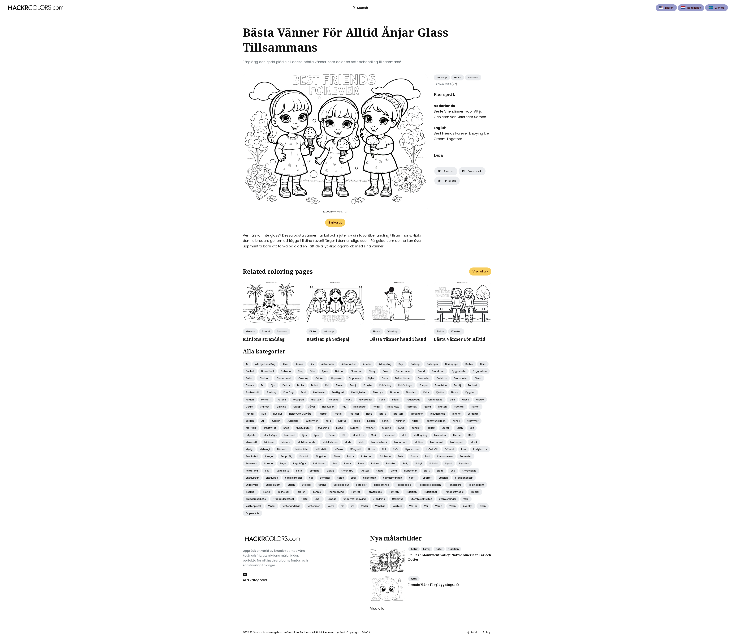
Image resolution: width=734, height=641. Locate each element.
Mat (404, 435)
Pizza (337, 456)
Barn (483, 364)
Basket (250, 371)
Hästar (322, 413)
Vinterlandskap (291, 506)
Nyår (395, 449)
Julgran (276, 420)
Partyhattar (480, 449)
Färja (382, 399)
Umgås (332, 499)
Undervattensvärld (354, 499)
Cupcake (336, 378)
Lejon (460, 427)
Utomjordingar (447, 499)
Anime (299, 364)
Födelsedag (413, 399)
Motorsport (457, 442)
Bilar (312, 371)
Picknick (304, 456)
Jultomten (312, 420)
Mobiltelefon (330, 442)
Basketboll (267, 371)
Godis (249, 406)
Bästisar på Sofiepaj (327, 339)
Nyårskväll (432, 449)
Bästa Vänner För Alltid (459, 339)
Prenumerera (445, 456)
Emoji (353, 385)
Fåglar (395, 399)
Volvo (331, 506)
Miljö (470, 435)
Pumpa (268, 463)
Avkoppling (384, 364)
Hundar (250, 413)
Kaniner (400, 420)
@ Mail (341, 632)
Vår (426, 506)
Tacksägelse (403, 484)
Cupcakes (355, 378)
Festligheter (358, 392)
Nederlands (694, 7)
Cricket (319, 378)
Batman (286, 371)
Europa (424, 385)
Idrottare (398, 413)
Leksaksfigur (270, 435)
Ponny (414, 456)
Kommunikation (436, 420)
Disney (250, 385)
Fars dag (288, 392)
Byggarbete (459, 371)
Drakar (286, 385)
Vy (352, 506)
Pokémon (385, 456)
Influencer (417, 413)
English (669, 7)
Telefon (300, 492)
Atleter (367, 364)
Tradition (411, 492)
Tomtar (355, 492)
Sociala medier (293, 477)
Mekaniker (440, 435)
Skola (394, 470)
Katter (415, 420)
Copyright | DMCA (358, 632)
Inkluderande (437, 413)
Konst (456, 420)
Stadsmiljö (252, 484)
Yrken (452, 506)
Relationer (319, 463)
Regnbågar (299, 463)
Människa (282, 449)
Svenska (719, 7)
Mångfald (355, 449)
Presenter (465, 456)
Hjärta (427, 406)
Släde (440, 470)
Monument (401, 442)
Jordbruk (473, 413)
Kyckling (386, 427)
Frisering (334, 399)
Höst (369, 413)
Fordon (250, 399)
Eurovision (441, 385)
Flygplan (470, 392)
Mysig (249, 449)
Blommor (356, 371)
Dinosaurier (460, 378)
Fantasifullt (252, 392)
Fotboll (282, 399)
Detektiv (442, 378)
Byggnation (480, 371)
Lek (472, 427)
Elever (339, 385)
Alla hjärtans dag (265, 364)
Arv (312, 364)
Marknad (390, 435)
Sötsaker (361, 484)
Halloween (328, 406)
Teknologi (283, 492)
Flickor (313, 331)
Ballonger (432, 364)
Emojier (368, 385)
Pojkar (350, 456)
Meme (457, 435)
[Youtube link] (245, 574)
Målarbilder (302, 449)
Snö (453, 470)
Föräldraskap (435, 399)
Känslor (416, 427)
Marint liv (358, 435)
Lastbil (445, 427)
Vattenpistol (253, 506)
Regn (283, 463)
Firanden (411, 392)
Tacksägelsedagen (429, 484)
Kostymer (472, 420)
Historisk (412, 406)
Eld (327, 385)
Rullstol (434, 463)
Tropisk (475, 492)
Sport (412, 477)
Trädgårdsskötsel (283, 499)
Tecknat (251, 492)
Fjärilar (440, 392)
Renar (347, 463)
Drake (300, 385)
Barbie (469, 364)
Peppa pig (286, 456)
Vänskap (442, 77)
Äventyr (467, 506)
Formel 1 (265, 399)
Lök (344, 435)
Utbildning (379, 499)
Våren (438, 506)
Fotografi (298, 399)
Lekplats (251, 435)
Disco (478, 378)
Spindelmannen (392, 477)
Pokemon (366, 456)
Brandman (438, 371)
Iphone (456, 413)
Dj (262, 385)
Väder (364, 506)
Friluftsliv (316, 399)
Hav (344, 406)
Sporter (427, 477)
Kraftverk (251, 427)
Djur (273, 385)
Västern (397, 506)
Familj (457, 385)
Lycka (317, 435)
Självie (330, 470)
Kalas (357, 420)
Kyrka (401, 427)
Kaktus (342, 420)
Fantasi (472, 385)
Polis (400, 456)
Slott (427, 470)
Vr (342, 506)
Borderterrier (403, 371)
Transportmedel (454, 492)
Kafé (328, 420)
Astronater (327, 364)
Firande (394, 392)
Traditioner (430, 492)
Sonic (340, 477)
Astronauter (348, 364)
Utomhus (397, 499)
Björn (325, 371)
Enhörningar (405, 385)
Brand (421, 371)
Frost (349, 399)
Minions (250, 331)
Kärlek (431, 427)
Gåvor (311, 406)
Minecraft (251, 442)
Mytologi (265, 449)
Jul (262, 420)
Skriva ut (335, 222)
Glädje (480, 399)
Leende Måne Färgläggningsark (433, 585)
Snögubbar (252, 477)
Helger (376, 406)
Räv (267, 470)
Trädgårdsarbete (256, 499)
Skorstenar (410, 470)
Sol (311, 477)
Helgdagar (359, 406)
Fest (303, 392)
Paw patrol (252, 456)
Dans (385, 378)
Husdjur (277, 413)
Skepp (379, 470)
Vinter (271, 506)
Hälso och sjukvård (300, 413)
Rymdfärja (252, 470)
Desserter (423, 378)
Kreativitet (270, 427)
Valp (465, 499)
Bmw (386, 371)
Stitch (291, 484)
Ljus (304, 435)
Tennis (317, 492)
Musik (474, 442)
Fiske (426, 392)
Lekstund (289, 435)
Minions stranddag (264, 339)
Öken (483, 506)
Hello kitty (393, 406)
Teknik (266, 492)
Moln (361, 442)
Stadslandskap (464, 477)
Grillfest (264, 406)
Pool (427, 456)
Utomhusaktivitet (421, 499)
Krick (286, 427)
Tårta (304, 499)
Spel (353, 477)
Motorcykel (436, 442)
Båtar (249, 378)
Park (463, 449)
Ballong (415, 364)
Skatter (365, 470)
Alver (285, 364)
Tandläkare (454, 484)
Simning (314, 470)
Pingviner (321, 456)
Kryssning (323, 427)
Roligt (419, 463)
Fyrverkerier (365, 399)
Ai (247, 364)
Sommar (473, 77)
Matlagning (420, 435)
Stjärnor (306, 484)
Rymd (448, 463)
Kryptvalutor (303, 427)
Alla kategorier (255, 580)
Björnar (339, 371)
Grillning (281, 406)
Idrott (382, 413)
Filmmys (378, 392)
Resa (361, 463)
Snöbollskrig (469, 470)
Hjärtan (442, 406)
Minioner (269, 442)
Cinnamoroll (284, 378)
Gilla (452, 399)
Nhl (384, 449)
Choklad (264, 378)
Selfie (299, 470)
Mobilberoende (306, 442)
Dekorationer (402, 378)
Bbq (300, 371)
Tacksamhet (381, 484)
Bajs (401, 364)
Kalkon (371, 420)
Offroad (449, 449)
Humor (475, 406)
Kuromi (354, 427)
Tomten (394, 492)
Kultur (339, 427)
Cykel (371, 378)
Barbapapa (451, 364)
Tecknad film (476, 484)
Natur (371, 449)
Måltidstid (321, 449)
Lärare (331, 435)
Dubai (314, 385)
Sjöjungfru (347, 470)
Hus (263, 413)
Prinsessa (251, 463)
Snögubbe (272, 477)
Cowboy (303, 378)
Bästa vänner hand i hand (398, 339)
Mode (348, 442)
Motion (419, 442)
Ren (335, 463)
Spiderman (369, 477)
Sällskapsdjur (341, 484)
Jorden (250, 420)
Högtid (338, 413)
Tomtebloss (374, 492)
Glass (457, 77)
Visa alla (479, 271)
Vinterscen (314, 506)
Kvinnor (370, 427)
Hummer (459, 406)
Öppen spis (252, 513)
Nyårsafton (412, 449)
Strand (266, 331)
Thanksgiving (336, 492)
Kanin (385, 420)
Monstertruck (379, 442)
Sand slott (283, 470)
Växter (413, 506)
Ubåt (318, 499)
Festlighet (338, 392)
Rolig (405, 463)
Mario (374, 435)
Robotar (390, 463)
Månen (339, 449)
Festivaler (319, 392)
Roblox (375, 463)
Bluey (372, 371)
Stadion (443, 477)
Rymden (464, 463)
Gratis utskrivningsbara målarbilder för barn (282, 632)
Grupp (297, 406)
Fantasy (271, 392)
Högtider (354, 413)
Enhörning (385, 385)
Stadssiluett (273, 484)
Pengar (269, 456)
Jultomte (293, 420)
